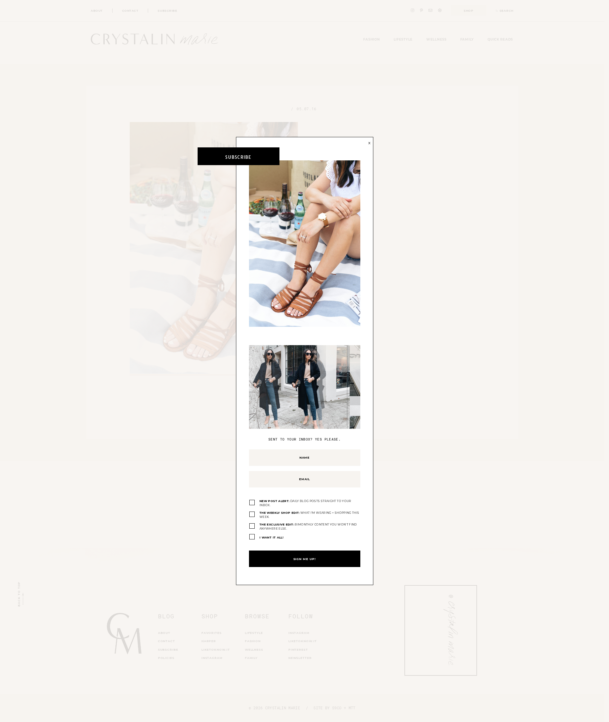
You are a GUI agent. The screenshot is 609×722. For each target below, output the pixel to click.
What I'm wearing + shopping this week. (309, 515)
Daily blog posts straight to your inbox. (305, 503)
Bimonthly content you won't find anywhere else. (308, 527)
